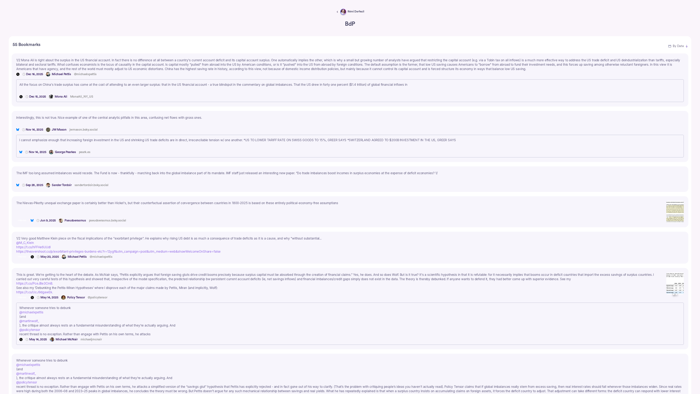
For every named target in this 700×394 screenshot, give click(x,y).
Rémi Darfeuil (356, 11)
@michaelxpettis (31, 312)
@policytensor (29, 330)
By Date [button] (678, 46)
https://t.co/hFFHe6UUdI (33, 247)
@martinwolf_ (29, 321)
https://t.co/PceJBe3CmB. (34, 283)
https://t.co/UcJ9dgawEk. (34, 292)
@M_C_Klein (25, 243)
